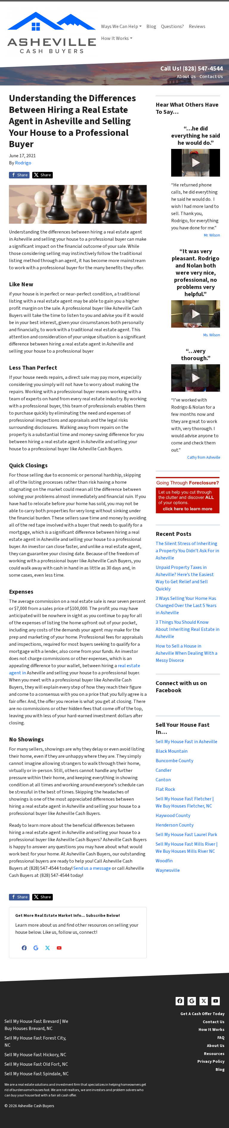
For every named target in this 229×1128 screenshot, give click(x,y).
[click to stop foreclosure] (188, 495)
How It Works (115, 38)
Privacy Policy (211, 1061)
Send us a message (92, 868)
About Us (186, 76)
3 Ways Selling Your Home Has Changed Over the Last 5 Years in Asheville (186, 605)
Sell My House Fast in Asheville (186, 741)
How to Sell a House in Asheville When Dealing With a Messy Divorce (186, 653)
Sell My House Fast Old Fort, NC (36, 1064)
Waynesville (168, 870)
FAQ (221, 1037)
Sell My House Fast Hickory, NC (35, 1054)
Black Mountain (172, 751)
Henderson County (175, 825)
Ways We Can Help (119, 26)
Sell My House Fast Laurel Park (186, 834)
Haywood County (173, 815)
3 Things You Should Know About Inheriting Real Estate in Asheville (187, 629)
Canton (163, 780)
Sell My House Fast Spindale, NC (36, 1074)
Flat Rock (165, 789)
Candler (163, 770)
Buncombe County (174, 760)
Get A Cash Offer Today (202, 1014)
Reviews (197, 26)
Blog (151, 26)
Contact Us (211, 76)
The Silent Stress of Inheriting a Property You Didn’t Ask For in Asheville (187, 550)
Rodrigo (23, 163)
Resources (214, 1054)
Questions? (172, 26)
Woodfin (164, 861)
